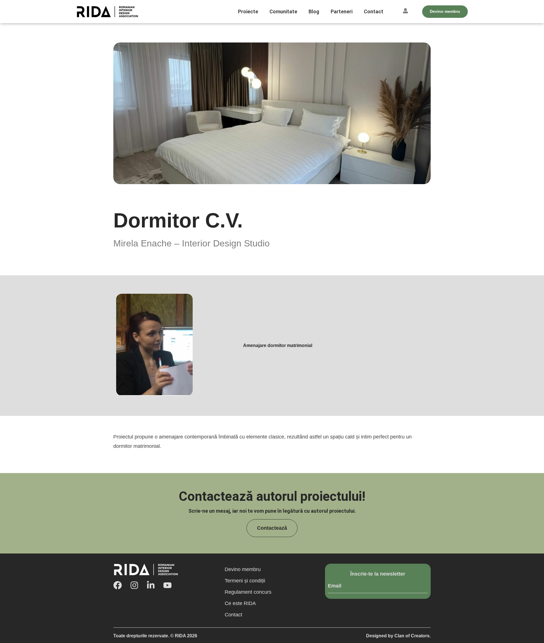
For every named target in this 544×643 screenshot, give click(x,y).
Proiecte (248, 11)
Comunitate (283, 11)
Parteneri (341, 11)
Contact (373, 11)
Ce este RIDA (240, 603)
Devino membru (243, 569)
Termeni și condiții (245, 581)
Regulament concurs (248, 592)
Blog (314, 11)
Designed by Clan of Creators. (398, 635)
